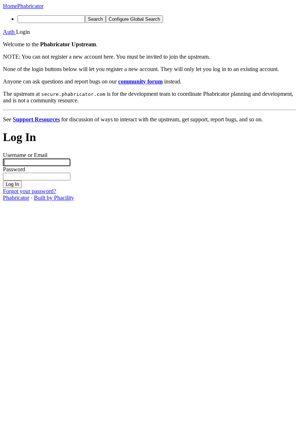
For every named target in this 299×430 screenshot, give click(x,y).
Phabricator (16, 198)
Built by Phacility (54, 198)
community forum (140, 81)
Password (14, 169)
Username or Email (25, 155)
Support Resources (36, 119)
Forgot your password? (29, 191)
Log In (12, 184)
